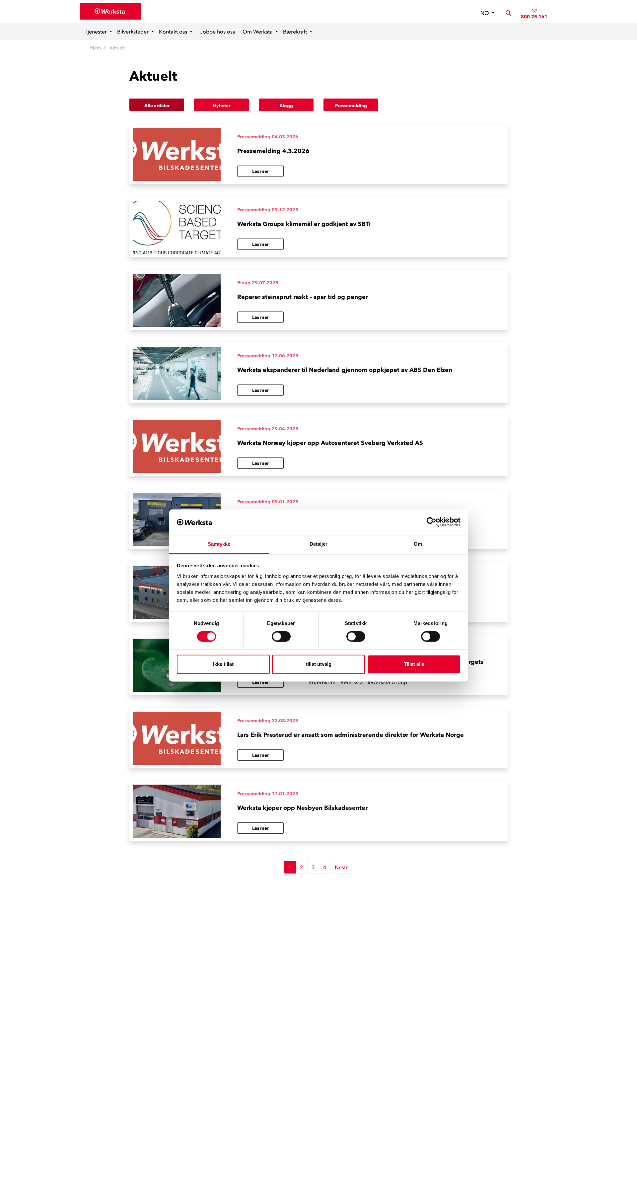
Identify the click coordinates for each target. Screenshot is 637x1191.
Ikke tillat (223, 664)
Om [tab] (418, 544)
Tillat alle (414, 664)
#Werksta (351, 682)
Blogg (286, 105)
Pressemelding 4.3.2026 (273, 151)
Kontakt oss (173, 31)
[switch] (281, 636)
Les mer (260, 171)
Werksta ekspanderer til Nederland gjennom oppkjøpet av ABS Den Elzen (344, 370)
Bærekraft (295, 31)
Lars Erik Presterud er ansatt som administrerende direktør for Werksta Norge (350, 734)
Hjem (95, 48)
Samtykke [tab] (219, 544)
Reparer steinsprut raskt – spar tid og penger (302, 297)
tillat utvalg (318, 664)
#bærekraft (322, 682)
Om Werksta (258, 31)
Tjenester (96, 31)
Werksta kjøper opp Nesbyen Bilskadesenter (302, 807)
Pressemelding (351, 105)
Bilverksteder (133, 31)
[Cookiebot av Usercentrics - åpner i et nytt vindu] (431, 522)
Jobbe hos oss (217, 31)
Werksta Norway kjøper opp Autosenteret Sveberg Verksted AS (330, 443)
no (485, 13)
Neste (342, 867)
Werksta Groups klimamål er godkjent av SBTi (304, 224)
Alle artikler (157, 105)
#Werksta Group (387, 682)
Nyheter (221, 105)
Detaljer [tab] (319, 544)
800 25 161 (534, 17)
